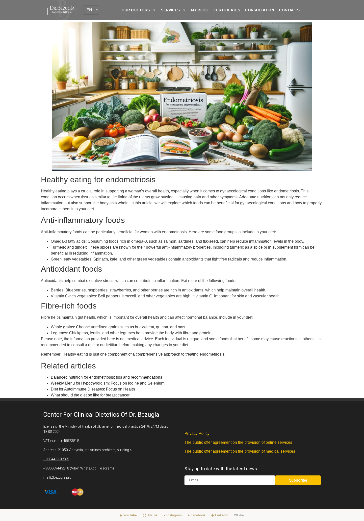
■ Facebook (197, 515)
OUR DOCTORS (136, 10)
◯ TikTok (150, 515)
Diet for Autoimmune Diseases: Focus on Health (93, 389)
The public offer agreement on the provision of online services (238, 442)
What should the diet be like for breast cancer (90, 395)
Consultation (259, 10)
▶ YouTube (128, 515)
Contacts (289, 10)
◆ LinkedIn (219, 515)
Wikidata (239, 515)
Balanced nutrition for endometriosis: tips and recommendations (106, 377)
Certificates (226, 10)
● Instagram (172, 515)
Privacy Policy (196, 433)
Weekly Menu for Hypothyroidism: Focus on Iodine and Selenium (107, 383)
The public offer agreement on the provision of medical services (239, 451)
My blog (199, 10)
